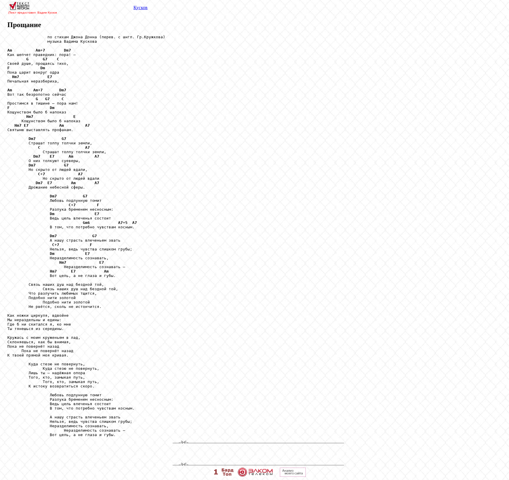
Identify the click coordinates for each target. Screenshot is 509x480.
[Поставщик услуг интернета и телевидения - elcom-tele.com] (255, 475)
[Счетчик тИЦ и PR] (293, 475)
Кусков (140, 7)
